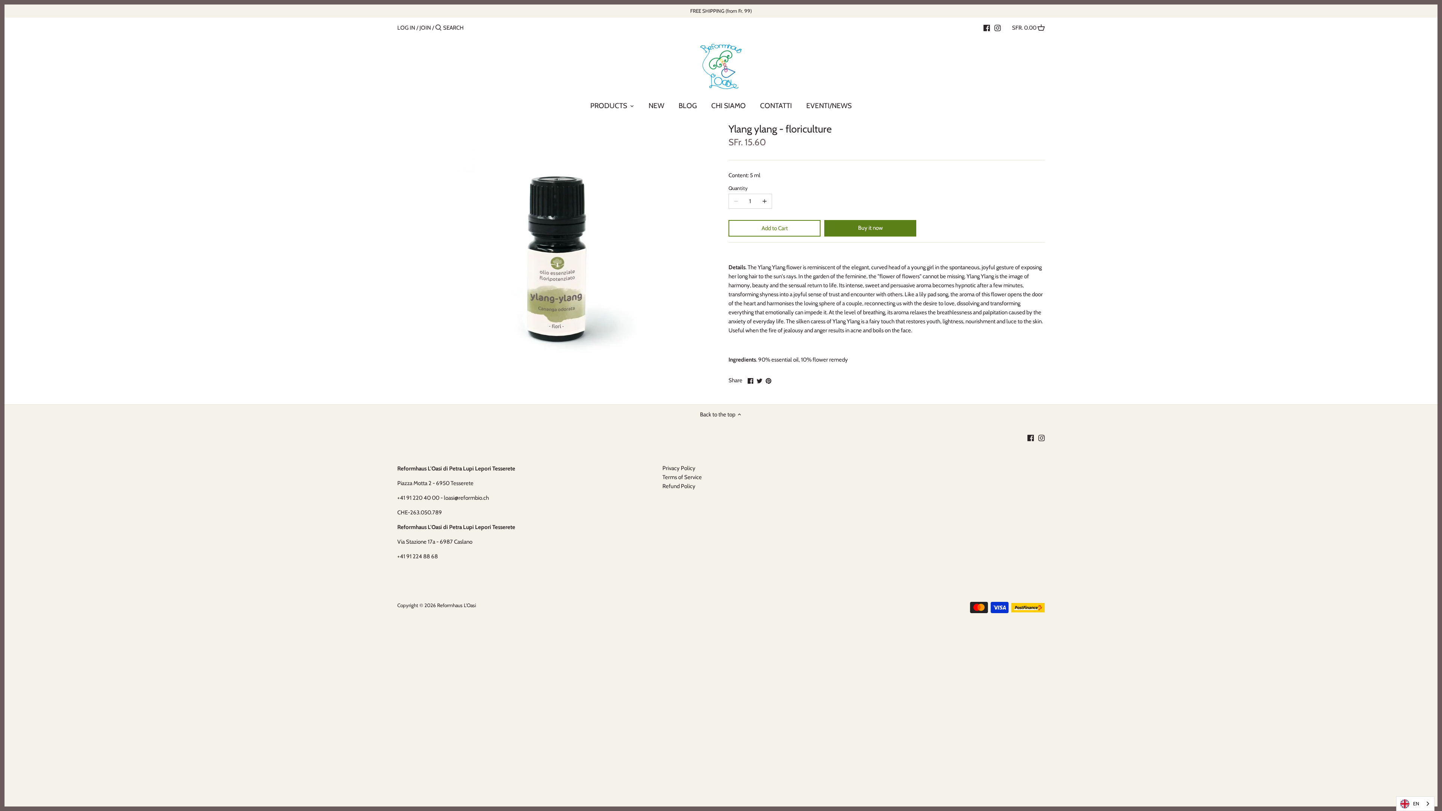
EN (1416, 803)
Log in (406, 27)
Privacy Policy (678, 468)
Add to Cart (775, 228)
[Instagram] (997, 27)
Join (425, 27)
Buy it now (870, 228)
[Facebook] (986, 27)
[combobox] (1415, 803)
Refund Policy (678, 486)
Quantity (738, 188)
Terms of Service (682, 477)
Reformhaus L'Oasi (456, 605)
